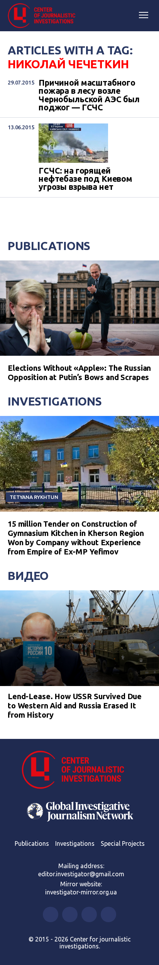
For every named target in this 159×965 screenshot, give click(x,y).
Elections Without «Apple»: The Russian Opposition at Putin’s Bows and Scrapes (79, 372)
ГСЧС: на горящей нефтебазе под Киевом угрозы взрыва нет (85, 179)
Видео (28, 575)
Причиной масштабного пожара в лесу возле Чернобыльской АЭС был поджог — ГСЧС (89, 95)
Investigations (55, 401)
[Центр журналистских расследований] (44, 16)
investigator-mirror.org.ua (81, 892)
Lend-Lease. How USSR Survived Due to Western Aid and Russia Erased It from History (75, 705)
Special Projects (123, 843)
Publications (49, 245)
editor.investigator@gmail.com (81, 873)
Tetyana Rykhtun (34, 497)
